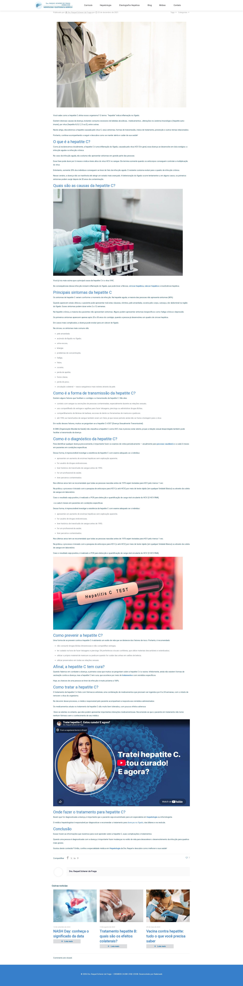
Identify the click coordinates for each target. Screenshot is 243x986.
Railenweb (158, 974)
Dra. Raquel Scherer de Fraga (80, 12)
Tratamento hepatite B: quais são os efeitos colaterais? (118, 936)
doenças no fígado (135, 822)
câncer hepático (152, 286)
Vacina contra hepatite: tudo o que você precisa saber (165, 936)
